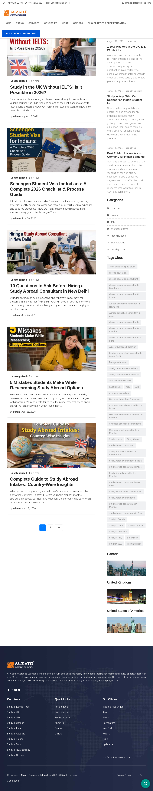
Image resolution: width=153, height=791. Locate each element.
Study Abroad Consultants (122, 497)
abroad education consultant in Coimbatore (124, 287)
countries (131, 41)
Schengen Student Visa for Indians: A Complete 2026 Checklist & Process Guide (48, 189)
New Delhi (108, 728)
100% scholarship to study (122, 266)
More (65, 23)
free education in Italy (120, 380)
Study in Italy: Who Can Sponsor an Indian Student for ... (124, 100)
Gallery (58, 733)
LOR (137, 387)
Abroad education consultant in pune (124, 314)
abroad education (118, 272)
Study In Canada (15, 722)
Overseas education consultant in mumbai (126, 416)
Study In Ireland (15, 728)
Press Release (118, 235)
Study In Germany (16, 755)
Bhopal (106, 717)
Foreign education (118, 362)
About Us (59, 722)
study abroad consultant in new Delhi (124, 484)
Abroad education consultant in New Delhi (124, 305)
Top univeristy (134, 543)
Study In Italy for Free (18, 706)
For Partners (61, 712)
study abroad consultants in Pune (126, 513)
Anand (106, 712)
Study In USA (14, 717)
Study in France (135, 525)
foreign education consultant (123, 368)
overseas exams (119, 228)
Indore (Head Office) (113, 706)
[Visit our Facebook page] (8, 690)
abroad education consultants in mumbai (125, 330)
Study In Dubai (14, 744)
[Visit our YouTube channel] (15, 690)
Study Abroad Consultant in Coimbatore (122, 453)
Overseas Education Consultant (124, 399)
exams (114, 215)
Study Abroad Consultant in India (125, 460)
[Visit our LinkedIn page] (19, 690)
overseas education (119, 393)
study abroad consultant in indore (126, 467)
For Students (61, 706)
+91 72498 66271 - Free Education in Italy (47, 3)
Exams (20, 23)
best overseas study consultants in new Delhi (125, 355)
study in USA (115, 543)
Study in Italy (115, 537)
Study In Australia (16, 733)
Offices (78, 23)
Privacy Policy (123, 775)
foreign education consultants (124, 374)
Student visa (115, 439)
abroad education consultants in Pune (125, 339)
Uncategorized (19, 81)
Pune (105, 739)
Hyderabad (108, 744)
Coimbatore (109, 722)
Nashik (106, 733)
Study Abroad (118, 242)
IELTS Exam (115, 387)
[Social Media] (145, 783)
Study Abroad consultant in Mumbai (122, 475)
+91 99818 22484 (14, 3)
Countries (50, 23)
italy (139, 91)
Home (8, 23)
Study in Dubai (116, 525)
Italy (128, 387)
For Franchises (62, 717)
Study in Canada (117, 519)
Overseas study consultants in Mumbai (124, 432)
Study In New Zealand (18, 749)
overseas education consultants (125, 423)
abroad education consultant (123, 279)
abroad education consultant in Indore (124, 296)
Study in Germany (118, 531)
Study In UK (13, 712)
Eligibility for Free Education (107, 23)
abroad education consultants (124, 322)
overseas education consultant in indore (125, 407)
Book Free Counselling (21, 33)
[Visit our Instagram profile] (12, 690)
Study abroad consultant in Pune (125, 491)
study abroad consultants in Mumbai (123, 505)
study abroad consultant (121, 445)
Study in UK (132, 537)
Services (34, 23)
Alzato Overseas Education (122, 347)
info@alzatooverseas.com (138, 3)
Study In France (15, 739)
